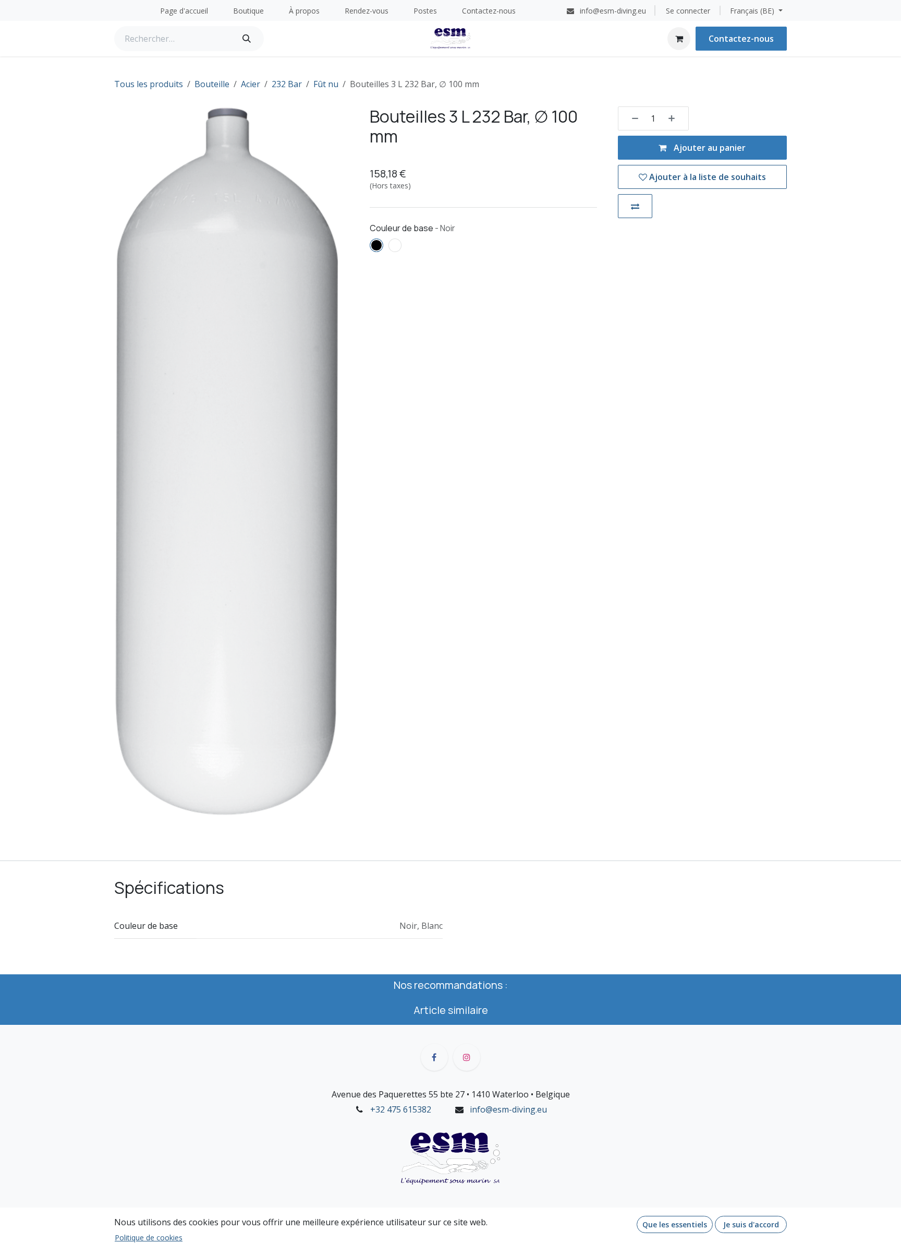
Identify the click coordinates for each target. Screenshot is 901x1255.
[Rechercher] (246, 38)
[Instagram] (466, 1057)
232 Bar (287, 84)
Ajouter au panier (709, 147)
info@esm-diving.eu (508, 1109)
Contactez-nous (741, 38)
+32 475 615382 (400, 1109)
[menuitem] (184, 10)
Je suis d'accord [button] (751, 1224)
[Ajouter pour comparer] (635, 206)
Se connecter (688, 11)
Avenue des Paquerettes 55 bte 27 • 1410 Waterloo (430, 1094)
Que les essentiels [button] (674, 1224)
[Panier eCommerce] (678, 38)
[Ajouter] (675, 118)
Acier (250, 84)
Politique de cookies (148, 1237)
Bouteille (211, 84)
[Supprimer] (631, 118)
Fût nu (325, 84)
